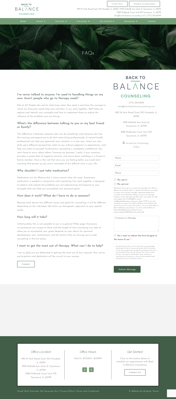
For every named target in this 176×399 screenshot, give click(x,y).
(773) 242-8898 (154, 16)
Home (23, 21)
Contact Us (135, 372)
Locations (82, 21)
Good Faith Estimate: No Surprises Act (37, 391)
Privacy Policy (67, 391)
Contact (152, 21)
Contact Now (117, 4)
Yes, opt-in (122, 180)
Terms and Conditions (87, 391)
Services (59, 21)
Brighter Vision (151, 391)
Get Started (106, 21)
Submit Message (127, 269)
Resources (129, 21)
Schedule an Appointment (144, 4)
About (39, 21)
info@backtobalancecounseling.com (129, 16)
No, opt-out (122, 184)
